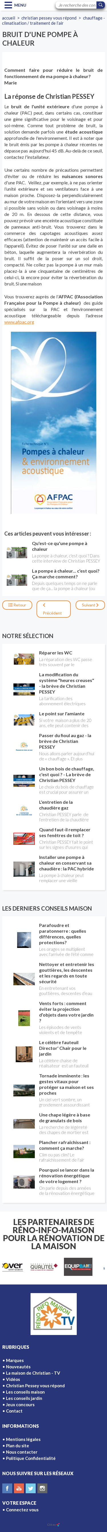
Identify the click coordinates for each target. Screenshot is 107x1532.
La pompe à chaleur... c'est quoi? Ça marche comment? (66, 573)
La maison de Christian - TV (33, 1372)
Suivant (89, 604)
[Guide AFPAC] (53, 423)
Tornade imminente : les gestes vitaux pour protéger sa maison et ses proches (66, 1084)
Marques (15, 1360)
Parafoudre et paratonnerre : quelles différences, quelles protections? (62, 933)
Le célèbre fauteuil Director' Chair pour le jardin (62, 1048)
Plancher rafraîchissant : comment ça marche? (64, 1145)
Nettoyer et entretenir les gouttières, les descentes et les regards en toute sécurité (66, 972)
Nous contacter (21, 1451)
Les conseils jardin (24, 1398)
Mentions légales (23, 1439)
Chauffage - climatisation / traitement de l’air (53, 20)
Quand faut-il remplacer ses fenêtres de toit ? (64, 832)
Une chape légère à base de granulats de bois (64, 1117)
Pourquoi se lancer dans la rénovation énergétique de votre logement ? (66, 1175)
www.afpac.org (19, 321)
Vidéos (13, 1379)
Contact (14, 1410)
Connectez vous (22, 1509)
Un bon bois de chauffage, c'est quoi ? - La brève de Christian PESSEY (66, 774)
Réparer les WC (55, 652)
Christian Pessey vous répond (48, 17)
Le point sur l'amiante (61, 713)
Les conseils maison (25, 1391)
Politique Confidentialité (31, 1458)
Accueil (8, 17)
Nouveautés (18, 1366)
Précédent (52, 613)
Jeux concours (20, 1404)
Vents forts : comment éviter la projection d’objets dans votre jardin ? (66, 1011)
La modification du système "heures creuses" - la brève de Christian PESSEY (66, 683)
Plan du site (17, 1445)
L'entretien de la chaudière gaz (56, 804)
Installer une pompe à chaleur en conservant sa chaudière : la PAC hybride (66, 862)
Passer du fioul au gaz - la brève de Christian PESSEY (65, 741)
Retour (19, 604)
